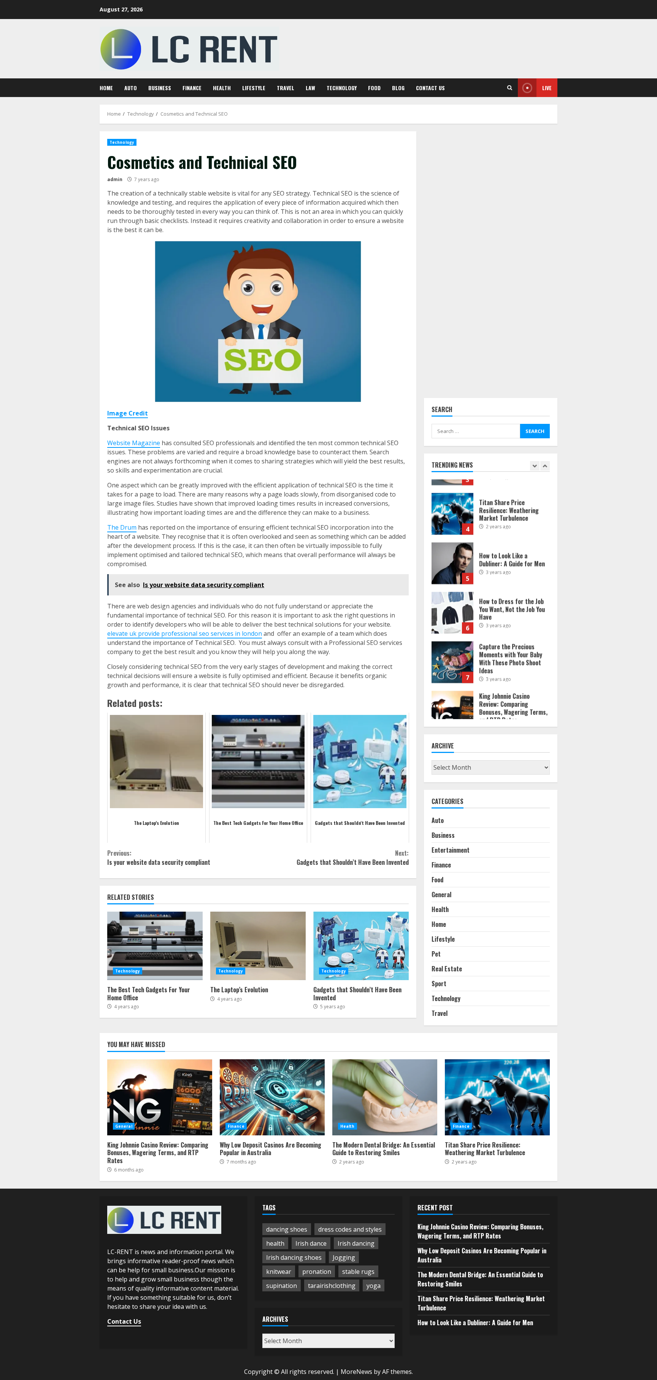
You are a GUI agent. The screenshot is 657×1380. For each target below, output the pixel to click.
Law (310, 88)
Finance (192, 88)
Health (222, 88)
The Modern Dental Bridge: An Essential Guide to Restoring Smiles (384, 1097)
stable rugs (358, 1271)
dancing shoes (286, 1229)
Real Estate (447, 968)
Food (374, 88)
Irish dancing (356, 1243)
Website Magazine (133, 443)
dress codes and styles (350, 1229)
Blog (398, 88)
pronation (316, 1271)
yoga (374, 1285)
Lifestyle (253, 88)
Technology (342, 88)
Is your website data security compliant (158, 857)
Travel (285, 88)
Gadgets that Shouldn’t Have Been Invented (352, 857)
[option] (491, 504)
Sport (439, 983)
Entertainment (451, 850)
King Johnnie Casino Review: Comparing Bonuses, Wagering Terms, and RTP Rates (452, 698)
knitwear (278, 1271)
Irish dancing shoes (294, 1257)
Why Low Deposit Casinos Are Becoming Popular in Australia (272, 1097)
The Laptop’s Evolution (258, 946)
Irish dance (311, 1243)
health (275, 1243)
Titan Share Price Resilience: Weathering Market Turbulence (452, 500)
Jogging (344, 1257)
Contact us (430, 88)
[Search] (509, 88)
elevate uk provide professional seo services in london (184, 633)
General (441, 894)
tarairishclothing (331, 1285)
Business (159, 88)
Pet (436, 953)
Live (547, 88)
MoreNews (356, 1371)
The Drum (121, 527)
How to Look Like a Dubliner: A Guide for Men (452, 550)
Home (106, 88)
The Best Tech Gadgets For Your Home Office (155, 946)
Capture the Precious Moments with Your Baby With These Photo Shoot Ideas (452, 649)
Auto (130, 88)
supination (281, 1285)
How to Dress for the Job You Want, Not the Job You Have (452, 599)
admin (114, 179)
